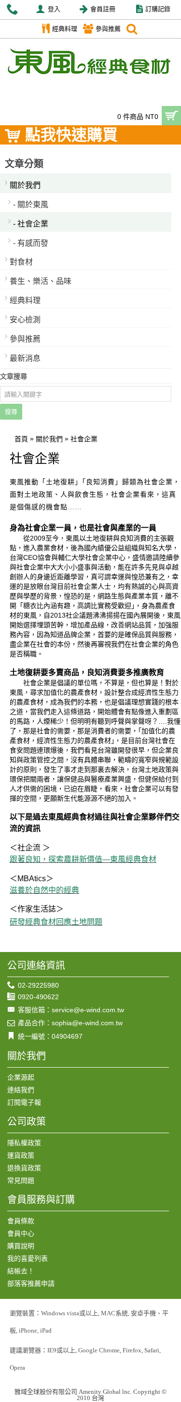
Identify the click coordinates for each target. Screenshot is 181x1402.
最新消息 (25, 358)
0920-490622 (38, 997)
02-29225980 (38, 985)
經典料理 (25, 300)
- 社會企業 (30, 224)
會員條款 (20, 1221)
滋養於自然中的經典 (44, 890)
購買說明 (20, 1246)
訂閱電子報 (24, 1102)
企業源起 (20, 1077)
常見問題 (20, 1180)
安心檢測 (25, 320)
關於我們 (25, 185)
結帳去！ (20, 1271)
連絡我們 (20, 1090)
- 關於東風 (30, 204)
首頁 (21, 439)
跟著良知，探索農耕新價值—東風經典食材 (83, 859)
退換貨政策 (24, 1168)
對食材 (21, 262)
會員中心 (20, 1233)
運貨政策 (20, 1155)
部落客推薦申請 (31, 1283)
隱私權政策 (24, 1143)
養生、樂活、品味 (40, 281)
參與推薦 (25, 339)
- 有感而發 (30, 243)
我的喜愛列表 (27, 1258)
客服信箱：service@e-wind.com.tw (71, 1010)
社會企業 (83, 439)
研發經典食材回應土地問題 (56, 922)
